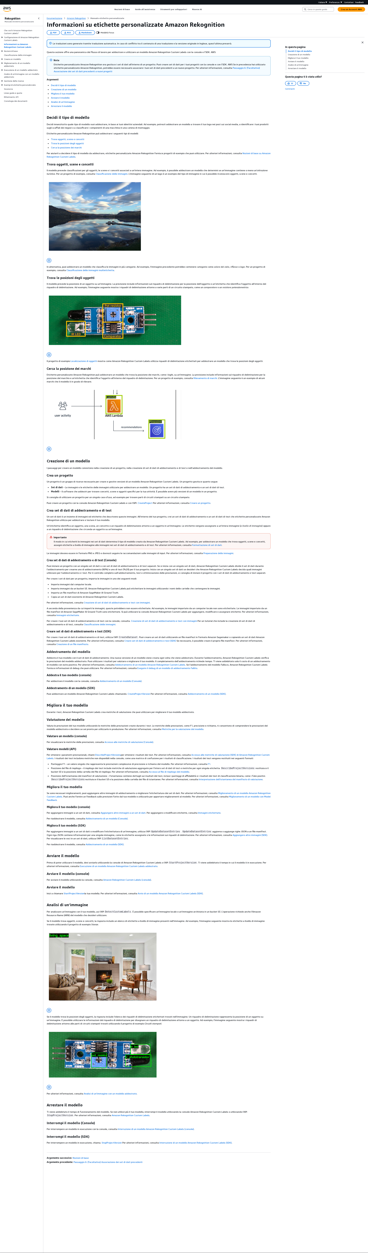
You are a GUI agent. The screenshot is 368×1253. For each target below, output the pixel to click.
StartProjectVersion (74, 893)
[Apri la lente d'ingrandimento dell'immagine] (49, 260)
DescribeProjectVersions (108, 754)
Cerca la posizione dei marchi (66, 147)
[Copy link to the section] (44, 117)
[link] (107, 18)
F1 (209, 764)
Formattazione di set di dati (207, 545)
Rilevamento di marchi (205, 378)
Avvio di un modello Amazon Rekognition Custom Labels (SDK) (170, 893)
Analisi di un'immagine (63, 101)
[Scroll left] (112, 9)
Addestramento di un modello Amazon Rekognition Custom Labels (150, 664)
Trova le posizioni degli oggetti (67, 143)
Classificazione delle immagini (112, 173)
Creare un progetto (200, 503)
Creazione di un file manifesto (72, 644)
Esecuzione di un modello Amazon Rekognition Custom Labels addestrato (118, 866)
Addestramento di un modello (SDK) (207, 693)
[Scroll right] (204, 9)
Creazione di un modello (63, 89)
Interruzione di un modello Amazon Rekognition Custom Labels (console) (156, 1129)
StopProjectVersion (112, 1142)
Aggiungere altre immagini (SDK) (250, 835)
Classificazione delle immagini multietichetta (90, 270)
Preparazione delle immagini (218, 553)
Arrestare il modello (61, 106)
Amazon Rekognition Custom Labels (131, 1115)
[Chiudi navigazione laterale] (39, 18)
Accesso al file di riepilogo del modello (169, 771)
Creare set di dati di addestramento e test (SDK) (150, 640)
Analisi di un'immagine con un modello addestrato (110, 1093)
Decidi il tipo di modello (63, 85)
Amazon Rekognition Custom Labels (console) (127, 879)
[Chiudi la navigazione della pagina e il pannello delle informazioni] (363, 42)
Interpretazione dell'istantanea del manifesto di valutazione (231, 779)
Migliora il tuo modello (62, 93)
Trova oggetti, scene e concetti (67, 139)
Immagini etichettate (67, 615)
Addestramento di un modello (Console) (121, 681)
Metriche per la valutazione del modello (182, 729)
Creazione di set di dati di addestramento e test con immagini (117, 602)
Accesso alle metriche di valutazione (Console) (129, 742)
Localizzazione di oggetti (84, 361)
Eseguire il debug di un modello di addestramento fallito (167, 668)
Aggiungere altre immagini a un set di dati (123, 812)
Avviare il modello (60, 97)
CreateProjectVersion (139, 693)
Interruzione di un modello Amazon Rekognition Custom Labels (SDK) (195, 1142)
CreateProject (145, 503)
